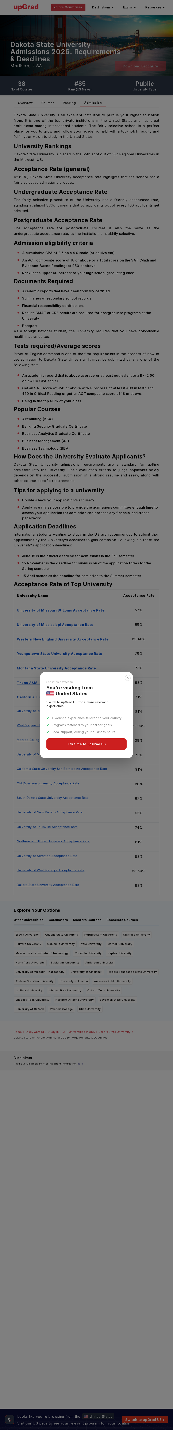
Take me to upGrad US (86, 744)
